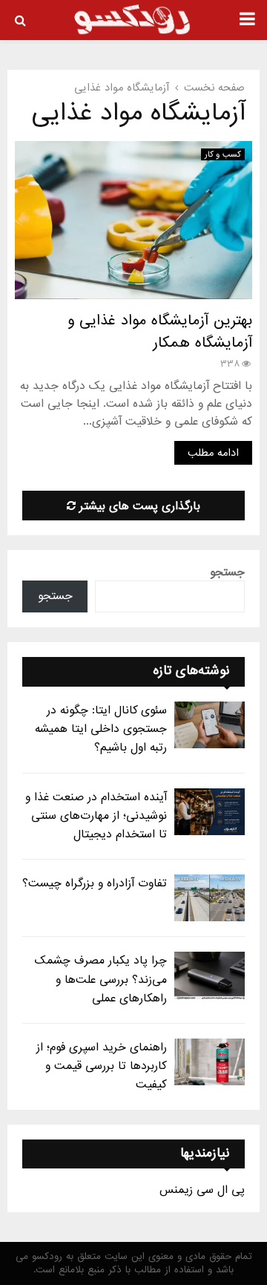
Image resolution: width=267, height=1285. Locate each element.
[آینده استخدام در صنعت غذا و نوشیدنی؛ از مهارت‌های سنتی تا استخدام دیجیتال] (209, 811)
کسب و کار (223, 154)
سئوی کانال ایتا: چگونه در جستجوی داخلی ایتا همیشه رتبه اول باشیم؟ (101, 729)
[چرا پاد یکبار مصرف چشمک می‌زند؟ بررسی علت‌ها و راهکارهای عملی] (209, 975)
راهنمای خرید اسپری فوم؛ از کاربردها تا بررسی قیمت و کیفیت (101, 1066)
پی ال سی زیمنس (202, 1190)
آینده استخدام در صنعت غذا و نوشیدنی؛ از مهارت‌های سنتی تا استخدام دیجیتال (96, 815)
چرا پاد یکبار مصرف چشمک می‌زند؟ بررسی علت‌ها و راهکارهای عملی (101, 979)
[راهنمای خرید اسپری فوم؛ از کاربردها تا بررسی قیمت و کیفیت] (209, 1062)
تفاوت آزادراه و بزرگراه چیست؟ (94, 883)
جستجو (227, 572)
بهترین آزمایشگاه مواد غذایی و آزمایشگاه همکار (159, 332)
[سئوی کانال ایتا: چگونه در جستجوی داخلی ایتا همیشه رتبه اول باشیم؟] (209, 725)
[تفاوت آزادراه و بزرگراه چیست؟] (209, 897)
